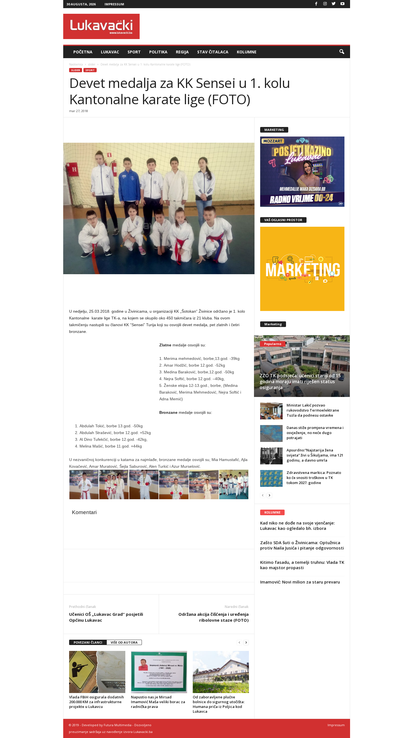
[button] (341, 52)
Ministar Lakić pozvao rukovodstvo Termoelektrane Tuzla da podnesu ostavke (313, 410)
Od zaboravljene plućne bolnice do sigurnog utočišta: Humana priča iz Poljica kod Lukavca (218, 704)
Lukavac (110, 52)
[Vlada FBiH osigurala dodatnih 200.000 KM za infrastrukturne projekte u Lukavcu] (97, 672)
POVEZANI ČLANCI (88, 642)
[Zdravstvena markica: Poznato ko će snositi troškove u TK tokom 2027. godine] (271, 478)
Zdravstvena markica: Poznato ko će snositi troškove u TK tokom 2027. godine (314, 477)
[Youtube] (342, 4)
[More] (114, 125)
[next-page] (246, 643)
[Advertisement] (248, 26)
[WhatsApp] (100, 125)
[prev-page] (239, 643)
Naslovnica (76, 64)
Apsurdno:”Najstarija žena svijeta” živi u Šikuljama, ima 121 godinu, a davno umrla (315, 455)
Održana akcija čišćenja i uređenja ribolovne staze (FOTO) (213, 617)
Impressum (114, 4)
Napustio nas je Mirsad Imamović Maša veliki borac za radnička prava (158, 701)
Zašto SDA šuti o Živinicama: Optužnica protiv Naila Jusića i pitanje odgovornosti (302, 545)
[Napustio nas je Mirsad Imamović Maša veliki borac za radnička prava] (159, 672)
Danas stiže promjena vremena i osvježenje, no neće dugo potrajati (315, 432)
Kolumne (247, 52)
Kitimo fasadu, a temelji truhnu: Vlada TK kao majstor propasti (302, 564)
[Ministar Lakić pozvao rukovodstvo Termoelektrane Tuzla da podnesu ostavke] (271, 411)
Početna (82, 52)
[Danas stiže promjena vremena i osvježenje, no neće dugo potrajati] (271, 433)
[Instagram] (325, 4)
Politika (158, 52)
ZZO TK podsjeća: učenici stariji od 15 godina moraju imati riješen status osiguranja (300, 381)
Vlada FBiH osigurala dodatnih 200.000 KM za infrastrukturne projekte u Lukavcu (96, 701)
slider (91, 64)
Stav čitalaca (212, 52)
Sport (134, 52)
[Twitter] (333, 4)
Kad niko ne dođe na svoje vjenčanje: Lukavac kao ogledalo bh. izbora (297, 525)
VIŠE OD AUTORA (124, 642)
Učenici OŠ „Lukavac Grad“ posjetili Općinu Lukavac (106, 617)
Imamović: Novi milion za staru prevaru (300, 582)
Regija (182, 52)
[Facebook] (316, 4)
